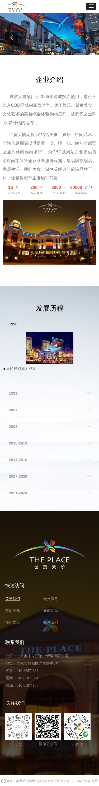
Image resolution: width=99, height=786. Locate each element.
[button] (91, 6)
